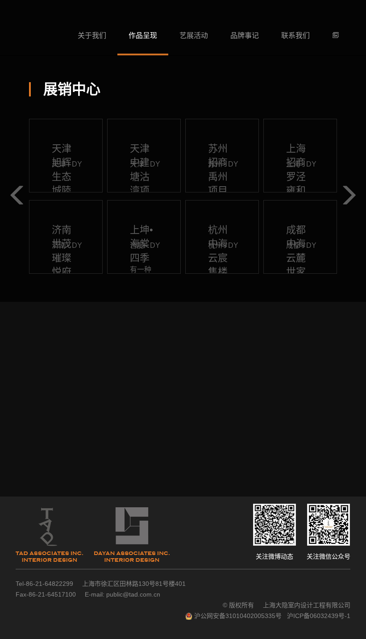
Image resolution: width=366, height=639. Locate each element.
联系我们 (295, 35)
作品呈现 (143, 35)
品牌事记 (244, 35)
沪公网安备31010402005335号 (238, 615)
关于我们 (92, 35)
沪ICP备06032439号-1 (318, 615)
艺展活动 (193, 35)
